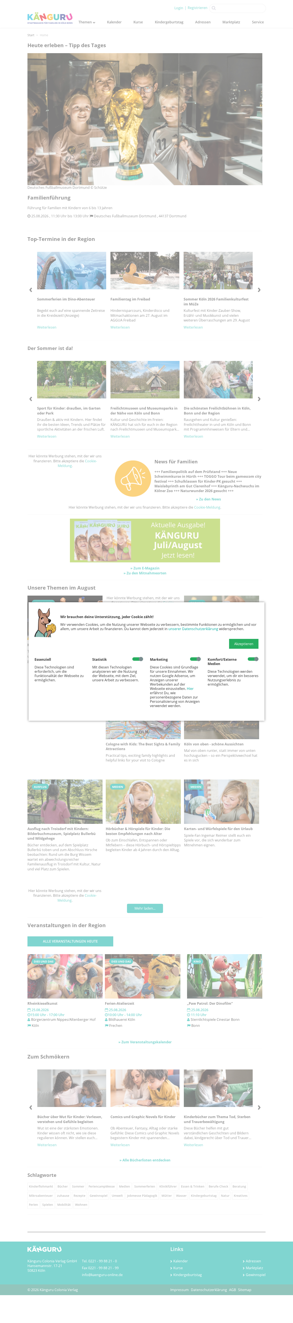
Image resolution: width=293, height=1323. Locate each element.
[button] (243, 644)
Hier (190, 688)
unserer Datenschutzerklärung (193, 628)
